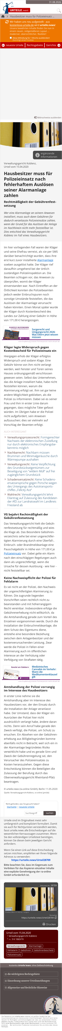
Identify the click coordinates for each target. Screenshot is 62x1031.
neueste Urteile (14, 45)
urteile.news (19, 1016)
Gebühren (26, 950)
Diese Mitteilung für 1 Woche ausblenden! (31, 39)
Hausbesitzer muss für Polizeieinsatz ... (32, 16)
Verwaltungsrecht (16, 946)
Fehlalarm (13, 950)
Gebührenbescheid (43, 950)
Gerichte (51, 45)
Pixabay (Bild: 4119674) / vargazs (49, 121)
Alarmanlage (35, 946)
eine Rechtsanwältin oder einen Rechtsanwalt (22, 1023)
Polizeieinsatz (14, 954)
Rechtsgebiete (35, 45)
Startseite (12, 806)
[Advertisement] (31, 83)
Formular (5, 1027)
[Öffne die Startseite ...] (24, 8)
